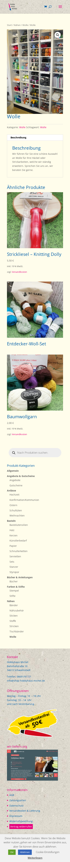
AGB (11, 795)
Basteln (11, 520)
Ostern (13, 505)
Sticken (14, 615)
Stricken (14, 626)
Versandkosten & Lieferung (24, 810)
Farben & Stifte (16, 586)
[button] (58, 35)
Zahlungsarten (17, 800)
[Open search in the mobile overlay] (35, 452)
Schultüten (16, 510)
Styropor (14, 572)
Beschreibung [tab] (18, 137)
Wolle (25, 25)
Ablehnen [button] (25, 852)
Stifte (12, 595)
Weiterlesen (35, 857)
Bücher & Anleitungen (20, 577)
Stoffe (13, 620)
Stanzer (14, 566)
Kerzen (14, 535)
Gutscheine (16, 485)
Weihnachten (17, 515)
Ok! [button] (12, 852)
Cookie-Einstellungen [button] (47, 852)
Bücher (14, 581)
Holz (12, 530)
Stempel (14, 590)
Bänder (14, 605)
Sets (12, 561)
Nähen (17, 25)
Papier (13, 545)
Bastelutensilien (19, 524)
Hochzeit (14, 494)
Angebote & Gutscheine (21, 476)
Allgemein (13, 470)
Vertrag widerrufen (21, 826)
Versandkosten (19, 271)
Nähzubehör (17, 610)
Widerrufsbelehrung (21, 821)
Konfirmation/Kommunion (24, 499)
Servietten (15, 556)
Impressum (15, 816)
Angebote (15, 480)
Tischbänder (17, 631)
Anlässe (11, 490)
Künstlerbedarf (18, 540)
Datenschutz (16, 805)
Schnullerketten (19, 551)
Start (9, 25)
